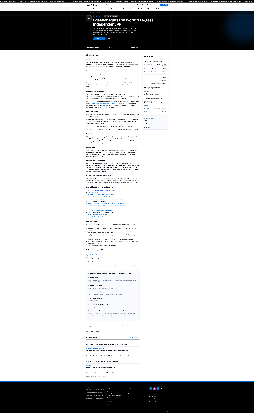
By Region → (147, 125)
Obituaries (109, 401)
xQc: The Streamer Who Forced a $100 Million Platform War (164, 1)
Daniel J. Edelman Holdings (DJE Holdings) (103, 103)
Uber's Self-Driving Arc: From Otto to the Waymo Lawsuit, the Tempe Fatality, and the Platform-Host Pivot (37, 1)
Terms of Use (151, 411)
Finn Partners (101, 261)
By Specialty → (147, 123)
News (111, 4)
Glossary (109, 403)
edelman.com (163, 105)
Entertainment (167, 8)
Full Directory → (111, 38)
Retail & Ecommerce (149, 8)
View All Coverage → (135, 337)
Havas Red (95, 255)
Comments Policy (153, 401)
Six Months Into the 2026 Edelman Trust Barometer (101, 190)
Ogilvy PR (88, 255)
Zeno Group (104, 105)
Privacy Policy (158, 411)
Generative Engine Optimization (114, 395)
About (129, 388)
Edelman (88, 74)
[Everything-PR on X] (161, 388)
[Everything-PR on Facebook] (158, 388)
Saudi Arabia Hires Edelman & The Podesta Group (101, 197)
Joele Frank (124, 266)
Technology (112, 8)
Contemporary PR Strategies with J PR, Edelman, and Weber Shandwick (107, 205)
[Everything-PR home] (95, 386)
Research (132, 4)
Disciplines (124, 4)
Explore (106, 4)
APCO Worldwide (129, 261)
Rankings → (147, 127)
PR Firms (143, 4)
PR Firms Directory (93, 12)
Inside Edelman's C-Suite (94, 192)
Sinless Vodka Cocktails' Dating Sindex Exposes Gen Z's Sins (219, 1)
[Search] (158, 5)
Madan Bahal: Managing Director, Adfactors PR (135, 1)
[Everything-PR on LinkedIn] (150, 388)
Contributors (131, 390)
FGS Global (117, 266)
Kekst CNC (131, 266)
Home (87, 12)
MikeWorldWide (90, 263)
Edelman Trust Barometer (109, 83)
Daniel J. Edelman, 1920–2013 (95, 217)
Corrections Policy (153, 399)
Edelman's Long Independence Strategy (98, 214)
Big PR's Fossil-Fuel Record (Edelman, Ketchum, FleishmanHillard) (105, 199)
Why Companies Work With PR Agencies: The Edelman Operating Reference (108, 203)
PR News (94, 8)
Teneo (136, 266)
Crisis (119, 8)
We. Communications (118, 261)
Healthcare (158, 8)
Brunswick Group (108, 266)
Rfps (108, 399)
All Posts (109, 404)
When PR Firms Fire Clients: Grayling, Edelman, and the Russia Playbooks (107, 208)
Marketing (125, 8)
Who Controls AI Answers (112, 393)
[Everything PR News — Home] (92, 4)
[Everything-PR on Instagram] (154, 388)
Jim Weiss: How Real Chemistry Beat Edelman (100, 210)
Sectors (116, 4)
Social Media (133, 8)
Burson (101, 253)
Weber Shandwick (109, 253)
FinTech (140, 8)
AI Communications (102, 8)
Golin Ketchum (128, 253)
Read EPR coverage (99, 38)
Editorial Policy (152, 396)
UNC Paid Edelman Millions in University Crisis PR (101, 194)
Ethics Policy (152, 398)
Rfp (138, 4)
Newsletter (130, 393)
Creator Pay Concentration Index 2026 (191, 1)
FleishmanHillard (119, 253)
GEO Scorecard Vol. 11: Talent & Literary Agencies (108, 1)
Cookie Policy (165, 411)
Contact (149, 4)
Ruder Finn (109, 261)
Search (108, 390)
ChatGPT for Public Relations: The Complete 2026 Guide (79, 1)
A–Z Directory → (148, 120)
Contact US (164, 4)
